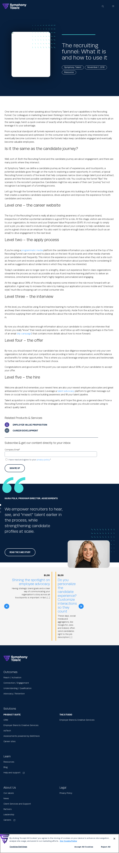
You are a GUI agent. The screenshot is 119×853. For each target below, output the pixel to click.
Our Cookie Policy (68, 841)
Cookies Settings (18, 847)
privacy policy (43, 460)
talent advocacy (65, 391)
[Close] (114, 838)
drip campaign (24, 333)
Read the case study (20, 552)
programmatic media (32, 250)
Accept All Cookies (83, 847)
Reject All (105, 847)
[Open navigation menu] (113, 6)
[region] (59, 843)
